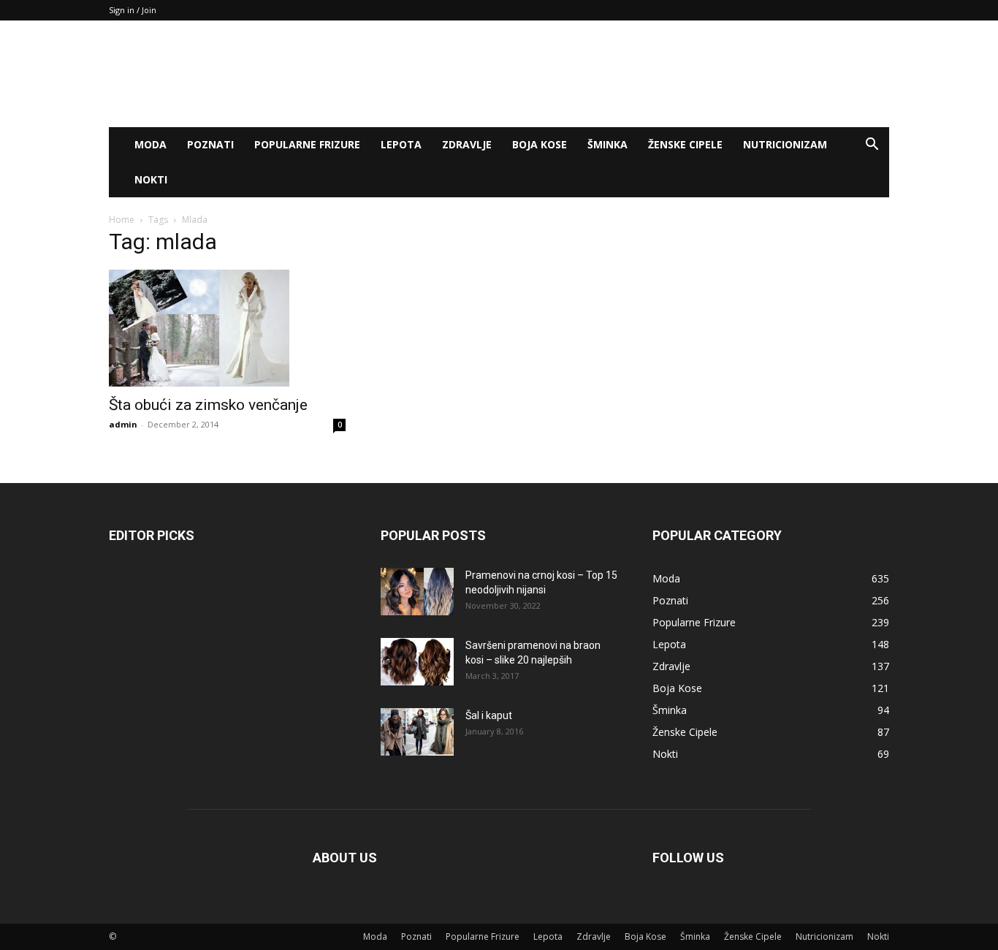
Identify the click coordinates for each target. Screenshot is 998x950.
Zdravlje (467, 144)
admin (123, 424)
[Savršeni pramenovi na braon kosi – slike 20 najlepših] (417, 661)
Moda (150, 144)
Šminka (607, 144)
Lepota (401, 144)
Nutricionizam (785, 144)
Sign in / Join (132, 9)
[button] (871, 146)
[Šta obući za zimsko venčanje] (227, 328)
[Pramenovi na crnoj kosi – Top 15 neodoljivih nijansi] (417, 591)
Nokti (150, 179)
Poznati (210, 144)
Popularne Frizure (307, 144)
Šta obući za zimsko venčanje (208, 405)
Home (121, 219)
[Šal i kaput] (417, 732)
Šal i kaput (488, 715)
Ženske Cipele (685, 144)
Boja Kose (539, 144)
